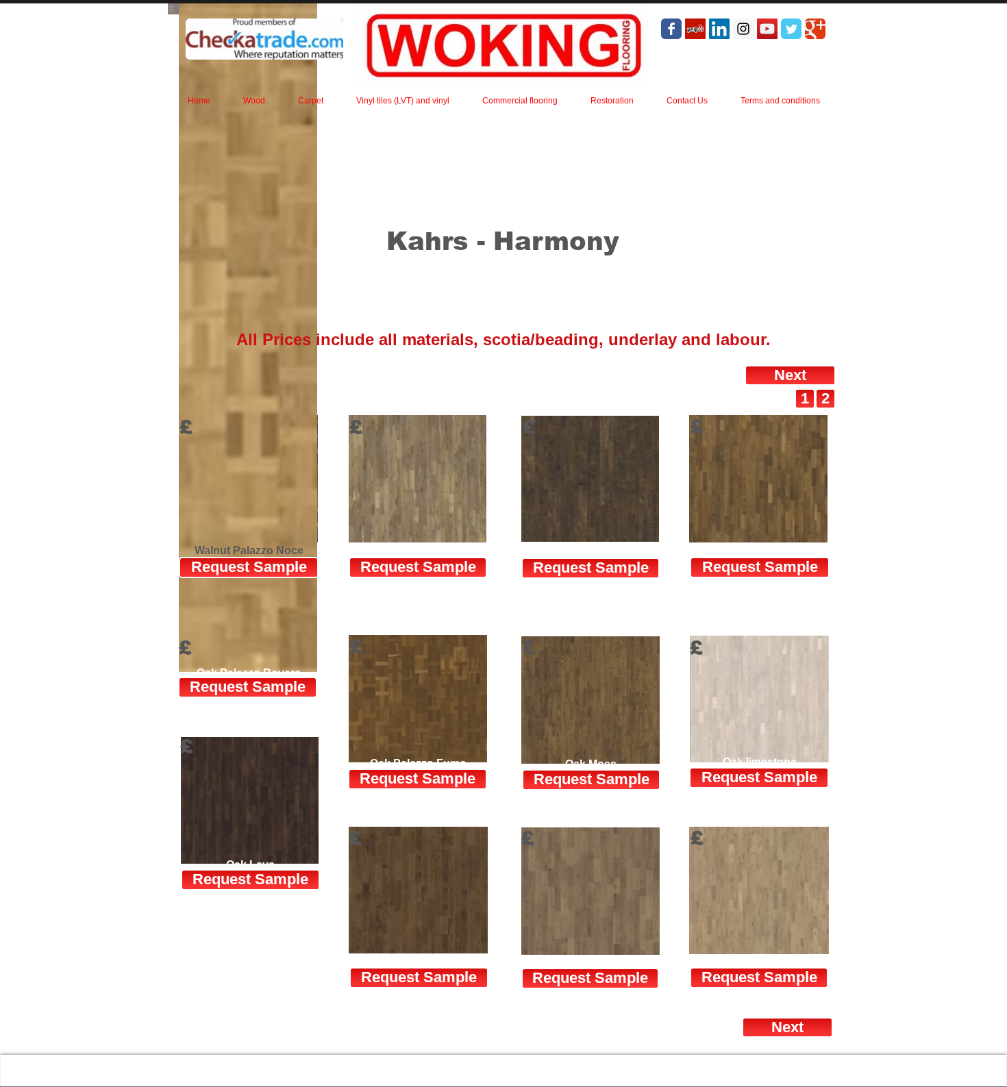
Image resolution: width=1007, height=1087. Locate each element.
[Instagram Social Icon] (743, 28)
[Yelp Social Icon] (695, 28)
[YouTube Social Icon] (767, 28)
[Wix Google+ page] (815, 28)
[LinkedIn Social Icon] (719, 28)
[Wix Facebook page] (671, 28)
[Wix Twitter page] (791, 28)
